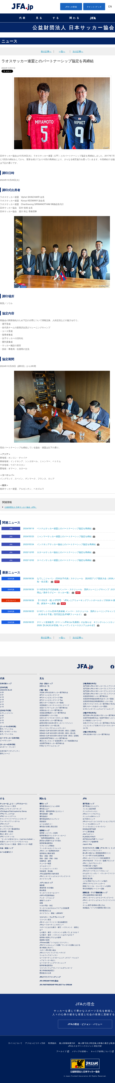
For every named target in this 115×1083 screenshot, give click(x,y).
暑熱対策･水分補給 (47, 887)
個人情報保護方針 (67, 1043)
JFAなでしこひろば (7, 813)
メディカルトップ (46, 882)
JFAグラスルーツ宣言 (8, 806)
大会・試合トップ (46, 683)
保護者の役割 (44, 940)
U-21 (2, 694)
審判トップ (44, 803)
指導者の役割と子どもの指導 (50, 937)
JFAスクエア (4, 823)
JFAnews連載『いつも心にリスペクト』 (54, 942)
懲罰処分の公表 (45, 973)
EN (110, 7)
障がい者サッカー (6, 834)
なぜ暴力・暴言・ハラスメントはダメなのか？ (57, 935)
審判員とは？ (44, 808)
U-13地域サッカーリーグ (92, 720)
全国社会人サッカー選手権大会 (51, 710)
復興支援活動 (88, 878)
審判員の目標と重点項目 (49, 826)
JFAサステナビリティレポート (94, 883)
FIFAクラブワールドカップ (49, 746)
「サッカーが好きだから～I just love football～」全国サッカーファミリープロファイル (17, 840)
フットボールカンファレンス (50, 848)
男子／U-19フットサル (8, 731)
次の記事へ (78, 51)
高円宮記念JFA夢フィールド (93, 839)
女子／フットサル (6, 734)
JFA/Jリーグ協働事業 (90, 841)
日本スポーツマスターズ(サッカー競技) (54, 718)
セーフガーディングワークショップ (53, 963)
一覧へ (62, 51)
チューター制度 (45, 863)
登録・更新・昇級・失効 (49, 858)
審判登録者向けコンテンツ (49, 819)
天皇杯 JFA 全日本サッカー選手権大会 (54, 692)
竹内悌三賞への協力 (90, 865)
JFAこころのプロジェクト (92, 863)
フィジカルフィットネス (49, 868)
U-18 (2, 699)
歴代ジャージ (5, 753)
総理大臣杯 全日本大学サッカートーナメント (56, 723)
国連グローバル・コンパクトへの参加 (97, 886)
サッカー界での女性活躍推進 (93, 855)
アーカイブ (61, 1051)
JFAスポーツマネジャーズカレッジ (96, 870)
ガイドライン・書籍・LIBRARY (51, 913)
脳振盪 (42, 885)
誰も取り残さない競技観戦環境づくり (97, 853)
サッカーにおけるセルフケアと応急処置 (54, 908)
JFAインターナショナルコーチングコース (55, 876)
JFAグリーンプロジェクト (92, 850)
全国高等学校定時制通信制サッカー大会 (98, 701)
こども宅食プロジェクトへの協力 (95, 881)
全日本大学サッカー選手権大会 (51, 720)
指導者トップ (44, 830)
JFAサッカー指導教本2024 (49, 850)
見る (39, 18)
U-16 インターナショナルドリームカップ (98, 709)
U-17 (2, 702)
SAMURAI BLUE (6, 690)
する (56, 18)
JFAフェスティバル (7, 836)
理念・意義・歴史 (46, 856)
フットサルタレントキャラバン (94, 826)
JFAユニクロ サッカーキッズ (10, 808)
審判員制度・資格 (46, 813)
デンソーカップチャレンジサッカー (53, 728)
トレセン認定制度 (89, 808)
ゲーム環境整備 (88, 831)
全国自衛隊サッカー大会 (49, 715)
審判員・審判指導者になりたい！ (52, 811)
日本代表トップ (6, 683)
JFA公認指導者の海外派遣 (49, 873)
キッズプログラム (6, 826)
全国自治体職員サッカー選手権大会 (53, 712)
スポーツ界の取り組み (48, 950)
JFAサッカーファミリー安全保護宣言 (96, 858)
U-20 (2, 715)
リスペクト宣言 (45, 919)
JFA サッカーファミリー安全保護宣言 (54, 922)
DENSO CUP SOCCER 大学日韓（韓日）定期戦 (57, 730)
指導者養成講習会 (46, 843)
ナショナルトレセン (90, 811)
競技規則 (43, 821)
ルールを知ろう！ (6, 852)
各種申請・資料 (45, 861)
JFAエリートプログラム (91, 813)
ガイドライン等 (45, 878)
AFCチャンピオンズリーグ (49, 695)
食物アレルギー (45, 900)
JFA (85, 798)
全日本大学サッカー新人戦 (49, 725)
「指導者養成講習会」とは (49, 838)
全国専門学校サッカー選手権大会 (52, 743)
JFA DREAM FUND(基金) (49, 981)
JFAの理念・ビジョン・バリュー (85, 1024)
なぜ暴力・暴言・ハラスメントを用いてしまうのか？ (59, 932)
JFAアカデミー (88, 834)
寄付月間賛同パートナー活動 (93, 888)
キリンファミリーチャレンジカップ (13, 818)
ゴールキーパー (45, 866)
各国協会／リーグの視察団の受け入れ (97, 907)
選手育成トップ (88, 803)
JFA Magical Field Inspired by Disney (13, 811)
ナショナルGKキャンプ (91, 816)
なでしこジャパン (6, 713)
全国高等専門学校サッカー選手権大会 (54, 738)
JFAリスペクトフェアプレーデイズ (52, 952)
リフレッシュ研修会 (47, 845)
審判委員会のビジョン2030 (50, 806)
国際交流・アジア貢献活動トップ (95, 892)
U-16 (2, 704)
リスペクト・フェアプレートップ (52, 917)
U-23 (2, 692)
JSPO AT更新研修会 (47, 895)
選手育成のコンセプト (91, 806)
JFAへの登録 (71, 6)
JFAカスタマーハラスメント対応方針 (85, 1046)
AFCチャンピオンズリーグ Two (51, 700)
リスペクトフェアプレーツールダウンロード (56, 968)
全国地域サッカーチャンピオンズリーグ (54, 705)
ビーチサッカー (6, 740)
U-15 (2, 706)
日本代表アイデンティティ (10, 751)
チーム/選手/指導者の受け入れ (94, 905)
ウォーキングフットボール (10, 821)
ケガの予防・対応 (46, 905)
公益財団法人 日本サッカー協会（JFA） (20, 507)
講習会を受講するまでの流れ (50, 840)
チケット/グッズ (94, 6)
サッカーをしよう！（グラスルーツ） (14, 803)
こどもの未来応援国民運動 (92, 868)
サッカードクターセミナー (49, 892)
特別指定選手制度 (89, 829)
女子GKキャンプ (89, 819)
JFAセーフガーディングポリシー (52, 924)
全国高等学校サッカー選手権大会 (95, 696)
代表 (22, 18)
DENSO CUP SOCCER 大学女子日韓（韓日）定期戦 (59, 735)
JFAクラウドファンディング (50, 977)
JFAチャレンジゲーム (8, 816)
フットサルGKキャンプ (91, 824)
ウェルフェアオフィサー (49, 955)
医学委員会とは (45, 910)
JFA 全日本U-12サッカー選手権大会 (96, 734)
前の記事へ (46, 51)
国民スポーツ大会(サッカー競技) (52, 702)
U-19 (2, 697)
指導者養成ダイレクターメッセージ (53, 835)
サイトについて (15, 1043)
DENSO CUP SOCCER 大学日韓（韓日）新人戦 (57, 733)
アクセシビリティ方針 (35, 1043)
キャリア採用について (101, 1051)
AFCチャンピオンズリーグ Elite (51, 697)
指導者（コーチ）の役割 (49, 833)
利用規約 (52, 1043)
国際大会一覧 (44, 686)
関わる (74, 18)
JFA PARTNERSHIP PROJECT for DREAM (56, 984)
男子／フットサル (6, 729)
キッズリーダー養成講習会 (10, 829)
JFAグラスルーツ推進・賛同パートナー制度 (16, 844)
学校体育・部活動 (6, 831)
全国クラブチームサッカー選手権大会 (54, 707)
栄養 (41, 903)
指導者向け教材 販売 (47, 853)
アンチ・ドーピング (47, 898)
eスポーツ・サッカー (8, 747)
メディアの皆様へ (80, 1051)
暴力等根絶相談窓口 (47, 970)
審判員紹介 (44, 816)
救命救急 (43, 890)
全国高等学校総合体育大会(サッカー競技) (98, 698)
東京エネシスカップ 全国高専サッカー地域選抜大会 (59, 740)
